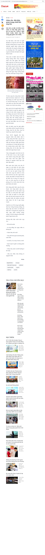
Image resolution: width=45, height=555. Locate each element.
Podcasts (23, 11)
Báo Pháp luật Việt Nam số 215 (34, 98)
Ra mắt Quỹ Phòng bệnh (12, 385)
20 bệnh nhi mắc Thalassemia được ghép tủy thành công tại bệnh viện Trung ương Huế (14, 372)
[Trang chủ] (1, 11)
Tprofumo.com (39, 120)
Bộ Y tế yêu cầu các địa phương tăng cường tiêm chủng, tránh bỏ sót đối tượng (20, 330)
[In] (2, 29)
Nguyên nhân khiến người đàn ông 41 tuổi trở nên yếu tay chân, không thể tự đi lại (14, 398)
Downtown (37, 113)
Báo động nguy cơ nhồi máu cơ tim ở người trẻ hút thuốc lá (20, 297)
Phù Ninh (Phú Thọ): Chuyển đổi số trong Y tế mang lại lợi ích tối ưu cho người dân (14, 442)
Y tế (12, 17)
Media (13, 11)
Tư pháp (9, 11)
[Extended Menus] (37, 11)
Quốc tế (18, 11)
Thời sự (4, 11)
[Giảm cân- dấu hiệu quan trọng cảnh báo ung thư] (11, 6)
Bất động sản (29, 118)
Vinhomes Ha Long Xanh (31, 116)
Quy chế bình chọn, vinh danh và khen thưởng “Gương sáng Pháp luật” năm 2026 (34, 37)
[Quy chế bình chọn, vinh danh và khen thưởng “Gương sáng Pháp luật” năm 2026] (35, 29)
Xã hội (34, 11)
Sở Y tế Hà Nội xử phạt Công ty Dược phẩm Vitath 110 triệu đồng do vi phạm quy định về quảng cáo (15, 341)
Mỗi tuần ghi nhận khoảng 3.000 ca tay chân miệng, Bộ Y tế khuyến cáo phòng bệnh (20, 308)
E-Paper (29, 74)
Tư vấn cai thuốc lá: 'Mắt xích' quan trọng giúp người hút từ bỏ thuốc (14, 428)
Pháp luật (29, 11)
